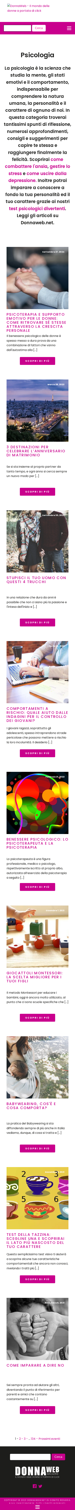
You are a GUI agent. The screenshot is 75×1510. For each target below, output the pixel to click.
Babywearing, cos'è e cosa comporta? (31, 1105)
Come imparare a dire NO (35, 1365)
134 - (35, 1439)
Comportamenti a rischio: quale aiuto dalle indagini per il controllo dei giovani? (37, 714)
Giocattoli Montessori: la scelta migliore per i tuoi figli (35, 977)
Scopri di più (37, 361)
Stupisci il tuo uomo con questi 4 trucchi (36, 579)
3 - (26, 1439)
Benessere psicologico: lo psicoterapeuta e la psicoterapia (37, 843)
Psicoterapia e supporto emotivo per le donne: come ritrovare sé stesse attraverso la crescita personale (37, 322)
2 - (21, 1439)
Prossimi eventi (49, 1439)
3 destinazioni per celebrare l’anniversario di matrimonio (36, 451)
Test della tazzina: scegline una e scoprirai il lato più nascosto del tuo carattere (36, 1240)
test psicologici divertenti (37, 209)
